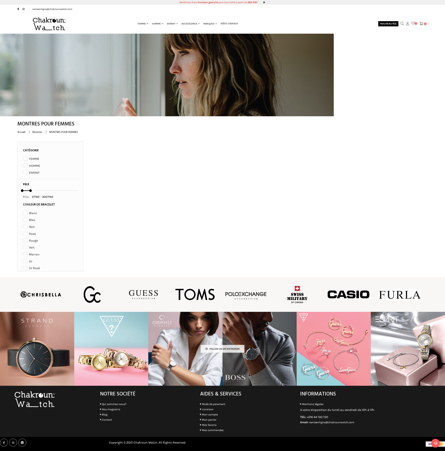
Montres (37, 132)
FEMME (142, 23)
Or (30, 261)
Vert (32, 247)
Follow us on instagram (224, 349)
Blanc (33, 213)
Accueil (21, 132)
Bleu (32, 220)
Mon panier (208, 419)
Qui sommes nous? (113, 404)
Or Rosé (34, 268)
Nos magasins (110, 409)
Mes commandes (212, 430)
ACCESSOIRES (189, 23)
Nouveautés (388, 23)
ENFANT (171, 23)
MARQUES (209, 23)
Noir (32, 227)
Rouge (33, 240)
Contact (106, 419)
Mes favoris (208, 424)
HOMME (156, 23)
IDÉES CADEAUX (229, 23)
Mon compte (209, 414)
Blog (104, 414)
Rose (32, 234)
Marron (34, 254)
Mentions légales (312, 404)
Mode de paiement (213, 404)
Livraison (207, 409)
